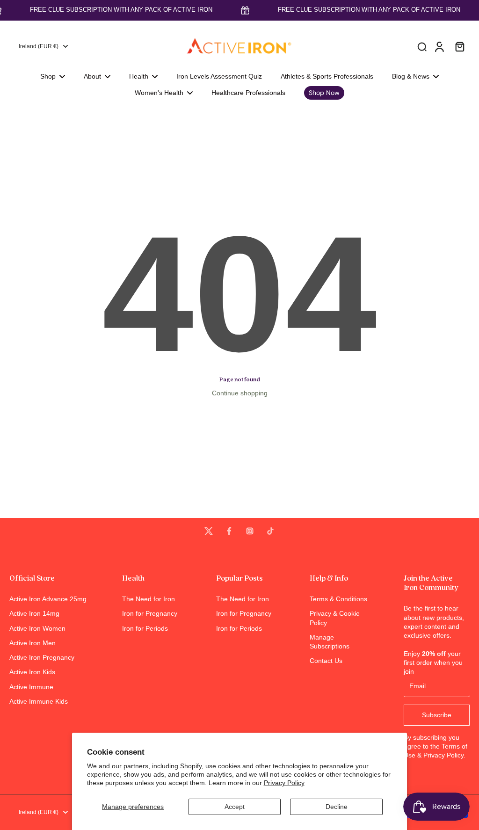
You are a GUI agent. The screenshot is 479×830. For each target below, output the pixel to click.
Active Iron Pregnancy (41, 657)
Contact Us (326, 660)
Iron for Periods (145, 628)
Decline (337, 806)
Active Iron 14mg (34, 613)
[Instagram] (250, 531)
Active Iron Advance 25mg (48, 599)
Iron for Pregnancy (149, 613)
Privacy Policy (284, 782)
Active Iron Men (32, 643)
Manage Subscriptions (329, 641)
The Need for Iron (148, 599)
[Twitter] (208, 531)
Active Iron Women (37, 628)
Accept (235, 806)
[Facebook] (229, 531)
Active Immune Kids (38, 701)
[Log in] (438, 46)
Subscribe (436, 715)
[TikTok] (270, 531)
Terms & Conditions (338, 599)
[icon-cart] (459, 46)
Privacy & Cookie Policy (335, 618)
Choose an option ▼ (31, 117)
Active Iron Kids (32, 672)
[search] (422, 46)
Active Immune (31, 687)
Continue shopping (240, 393)
